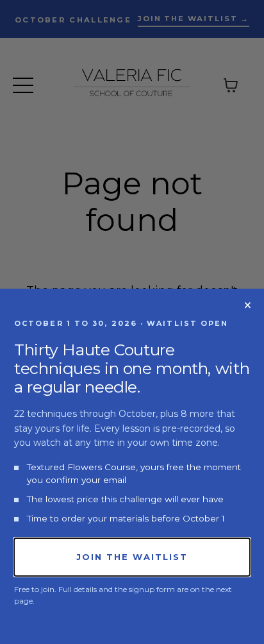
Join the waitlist (131, 557)
